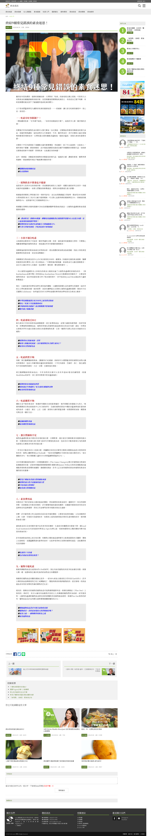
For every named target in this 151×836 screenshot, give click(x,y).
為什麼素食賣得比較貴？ (29, 555)
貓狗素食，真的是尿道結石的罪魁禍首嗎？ (36, 610)
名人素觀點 (27, 12)
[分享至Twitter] (19, 654)
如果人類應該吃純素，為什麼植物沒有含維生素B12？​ (40, 343)
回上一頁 (114, 654)
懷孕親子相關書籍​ (27, 309)
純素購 (30, 1)
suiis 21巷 (81, 827)
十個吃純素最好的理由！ (18, 687)
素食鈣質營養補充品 (27, 389)
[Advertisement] (132, 285)
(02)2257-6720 (53, 817)
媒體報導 (125, 834)
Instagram (125, 817)
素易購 (25, 1)
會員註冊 (139, 1)
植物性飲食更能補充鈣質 (29, 384)
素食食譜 (9, 12)
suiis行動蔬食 (83, 825)
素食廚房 (90, 12)
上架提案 (142, 834)
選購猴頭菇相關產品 (27, 168)
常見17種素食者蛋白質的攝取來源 (33, 479)
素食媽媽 (81, 12)
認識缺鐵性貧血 (26, 421)
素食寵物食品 (25, 616)
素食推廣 (18, 12)
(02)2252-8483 (53, 819)
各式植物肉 (24, 171)
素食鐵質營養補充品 (27, 424)
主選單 (144, 5)
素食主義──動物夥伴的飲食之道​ (33, 613)
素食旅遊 (73, 12)
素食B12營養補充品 (27, 346)
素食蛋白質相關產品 (27, 488)
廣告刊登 (130, 834)
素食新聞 (13, 1)
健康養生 (55, 12)
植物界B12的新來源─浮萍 (30, 340)
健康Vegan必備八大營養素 (19, 689)
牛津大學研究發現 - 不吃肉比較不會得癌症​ (36, 226)
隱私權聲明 (136, 834)
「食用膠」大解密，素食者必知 (21, 697)
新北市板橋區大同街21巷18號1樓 (58, 823)
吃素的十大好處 (26, 552)
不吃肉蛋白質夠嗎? (27, 485)
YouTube (124, 819)
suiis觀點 (19, 1)
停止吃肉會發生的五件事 (18, 692)
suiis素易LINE (119, 818)
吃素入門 (46, 12)
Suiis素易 (114, 818)
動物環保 (64, 12)
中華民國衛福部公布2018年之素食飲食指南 (36, 300)
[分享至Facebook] (15, 654)
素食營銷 (37, 12)
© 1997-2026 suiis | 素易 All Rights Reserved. (17, 834)
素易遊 (35, 1)
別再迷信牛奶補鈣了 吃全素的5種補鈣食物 (36, 386)
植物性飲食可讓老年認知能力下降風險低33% (37, 224)
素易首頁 (8, 1)
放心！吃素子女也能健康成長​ (31, 303)
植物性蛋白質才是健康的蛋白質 (32, 482)
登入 (144, 1)
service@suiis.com (55, 821)
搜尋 (139, 5)
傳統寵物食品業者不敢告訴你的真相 (34, 607)
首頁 (7, 16)
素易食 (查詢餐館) (83, 823)
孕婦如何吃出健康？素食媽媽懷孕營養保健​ (36, 306)
